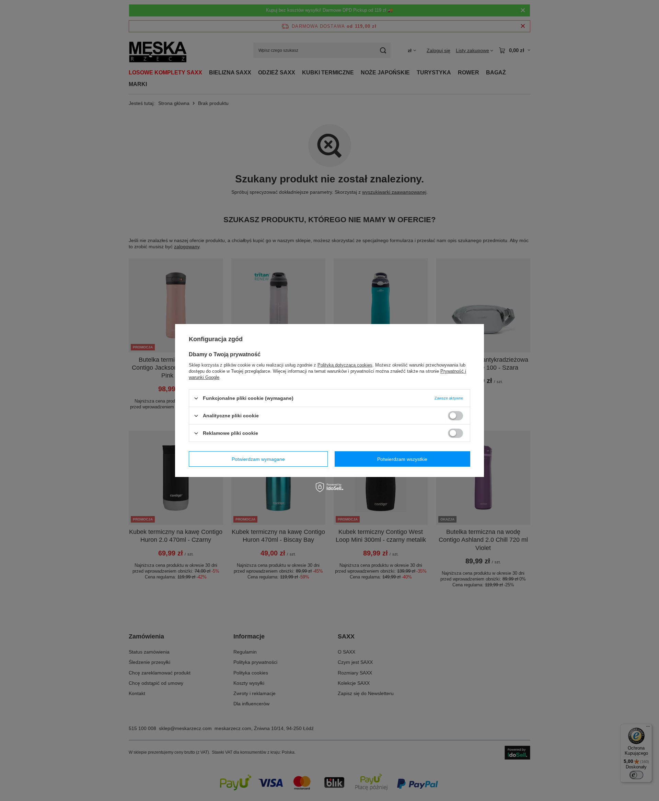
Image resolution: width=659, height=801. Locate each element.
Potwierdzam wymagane (258, 459)
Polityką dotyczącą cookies (344, 365)
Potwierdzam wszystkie (402, 459)
